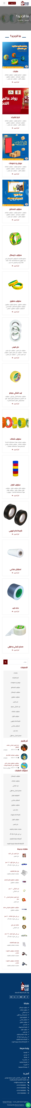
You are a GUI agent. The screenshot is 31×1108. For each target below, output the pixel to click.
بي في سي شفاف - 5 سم (11, 916)
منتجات (15, 71)
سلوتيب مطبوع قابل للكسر (11, 880)
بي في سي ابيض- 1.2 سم (12, 934)
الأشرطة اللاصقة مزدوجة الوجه (15, 843)
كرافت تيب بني (15, 925)
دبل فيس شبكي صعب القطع (13, 746)
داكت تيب (15, 810)
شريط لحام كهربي (15, 530)
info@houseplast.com (20, 1082)
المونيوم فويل (15, 795)
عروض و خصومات (15, 163)
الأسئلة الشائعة (23, 1062)
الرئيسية (27, 20)
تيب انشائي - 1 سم (14, 889)
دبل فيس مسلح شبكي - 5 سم (11, 898)
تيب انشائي (15, 785)
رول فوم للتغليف (14, 942)
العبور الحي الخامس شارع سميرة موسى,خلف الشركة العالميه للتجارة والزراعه (17, 1079)
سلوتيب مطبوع (15, 301)
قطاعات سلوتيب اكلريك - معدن (12, 952)
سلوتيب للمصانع (16, 209)
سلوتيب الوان (15, 484)
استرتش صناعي (15, 569)
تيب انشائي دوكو (15, 393)
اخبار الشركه (15, 117)
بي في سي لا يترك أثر (15, 834)
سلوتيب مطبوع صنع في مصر (11, 907)
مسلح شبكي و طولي (15, 646)
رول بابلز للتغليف (14, 871)
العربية (12, 3)
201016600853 (21, 1093)
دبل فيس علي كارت (13, 853)
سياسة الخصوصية (23, 1067)
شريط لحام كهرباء (15, 814)
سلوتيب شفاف (15, 439)
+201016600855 (21, 1090)
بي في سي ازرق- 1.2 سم (12, 862)
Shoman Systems (19, 1105)
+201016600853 (21, 1085)
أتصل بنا (25, 1065)
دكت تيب (15, 608)
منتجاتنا (25, 1057)
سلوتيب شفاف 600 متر (12, 755)
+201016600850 (21, 1088)
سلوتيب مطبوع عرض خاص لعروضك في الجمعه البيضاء (11, 764)
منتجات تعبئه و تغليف (15, 829)
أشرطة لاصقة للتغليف (15, 839)
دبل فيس (15, 347)
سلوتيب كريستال (15, 255)
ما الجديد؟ (24, 1060)
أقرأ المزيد (16, 82)
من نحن (25, 1055)
